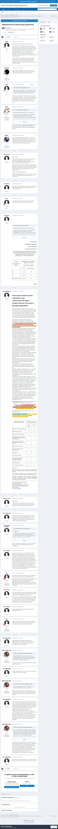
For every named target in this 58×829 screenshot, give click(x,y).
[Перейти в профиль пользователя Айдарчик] (6, 71)
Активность (9, 9)
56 (7, 145)
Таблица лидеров (16, 9)
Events (7, 12)
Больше (23, 9)
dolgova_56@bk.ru (18, 488)
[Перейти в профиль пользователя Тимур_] (6, 139)
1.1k (7, 77)
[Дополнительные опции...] (36, 41)
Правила (12, 12)
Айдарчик (6, 67)
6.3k (7, 582)
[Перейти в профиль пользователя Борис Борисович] (6, 654)
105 (7, 208)
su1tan (9, 27)
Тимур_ (6, 135)
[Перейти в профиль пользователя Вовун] (6, 110)
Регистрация (53, 5)
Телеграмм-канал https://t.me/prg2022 (28, 1)
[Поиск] (56, 9)
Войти (27, 785)
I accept (54, 826)
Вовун (6, 106)
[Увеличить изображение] (18, 401)
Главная (3, 9)
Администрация (19, 12)
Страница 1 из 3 (16, 37)
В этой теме (51, 9)
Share (5, 32)
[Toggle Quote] (13, 87)
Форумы (2, 12)
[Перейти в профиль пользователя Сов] (6, 577)
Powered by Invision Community (29, 822)
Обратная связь (27, 820)
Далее (8, 37)
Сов (6, 573)
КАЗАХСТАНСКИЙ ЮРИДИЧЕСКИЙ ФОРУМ (14, 5)
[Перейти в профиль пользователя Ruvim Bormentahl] (50, 29)
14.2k (7, 116)
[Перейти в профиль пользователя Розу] (6, 202)
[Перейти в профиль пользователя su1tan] (3, 28)
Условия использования (11, 827)
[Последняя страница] (11, 37)
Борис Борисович (6, 650)
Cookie (32, 820)
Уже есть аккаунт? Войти (43, 5)
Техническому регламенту (28, 124)
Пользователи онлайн (28, 12)
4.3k (7, 660)
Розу (6, 198)
